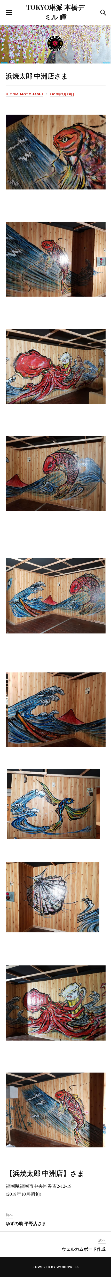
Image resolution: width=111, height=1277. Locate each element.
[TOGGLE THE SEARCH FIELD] (102, 13)
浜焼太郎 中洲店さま (37, 75)
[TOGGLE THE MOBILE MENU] (9, 13)
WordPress (68, 1267)
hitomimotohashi (24, 94)
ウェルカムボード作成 (84, 1249)
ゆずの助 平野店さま (26, 1223)
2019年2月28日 (62, 94)
